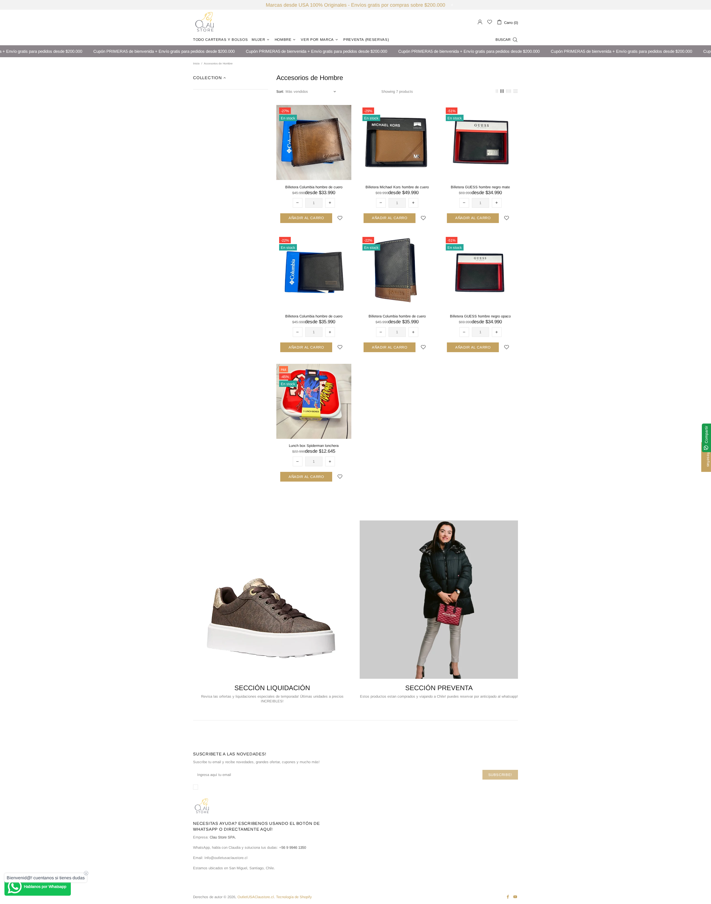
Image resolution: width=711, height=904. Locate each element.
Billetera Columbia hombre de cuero (313, 187)
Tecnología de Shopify (294, 897)
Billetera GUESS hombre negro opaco (480, 316)
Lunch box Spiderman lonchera (314, 446)
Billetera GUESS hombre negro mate (480, 187)
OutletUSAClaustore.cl (204, 22)
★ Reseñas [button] (708, 457)
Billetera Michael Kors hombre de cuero (397, 187)
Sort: (280, 91)
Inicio (196, 63)
